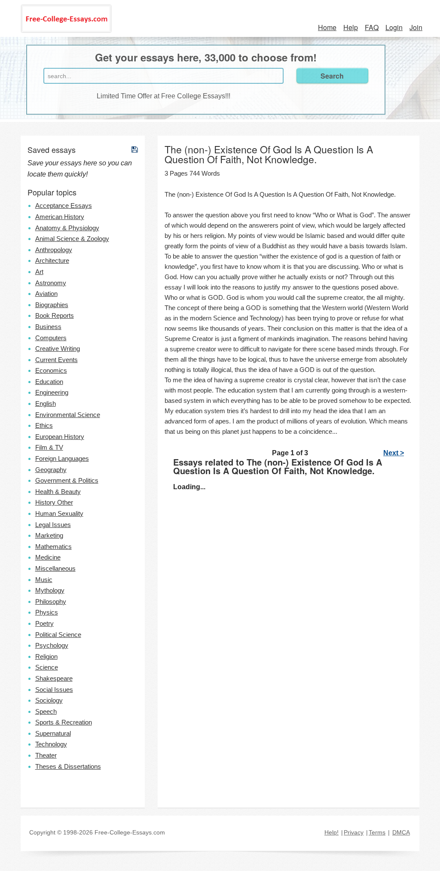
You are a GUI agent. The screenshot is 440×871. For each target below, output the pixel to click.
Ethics (44, 425)
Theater (46, 755)
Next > (393, 453)
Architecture (52, 260)
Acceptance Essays (63, 205)
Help (350, 27)
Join (415, 27)
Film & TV (49, 447)
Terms (377, 832)
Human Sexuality (59, 513)
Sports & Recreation (63, 722)
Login (394, 27)
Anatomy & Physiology (67, 227)
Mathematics (53, 546)
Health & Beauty (58, 491)
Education (49, 381)
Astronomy (50, 282)
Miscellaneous (55, 568)
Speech (46, 711)
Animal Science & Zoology (72, 238)
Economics (51, 370)
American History (59, 216)
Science (46, 667)
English (45, 403)
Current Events (56, 359)
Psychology (51, 645)
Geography (51, 469)
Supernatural (53, 733)
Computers (51, 337)
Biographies (51, 304)
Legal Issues (53, 524)
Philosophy (50, 601)
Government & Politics (66, 480)
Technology (51, 744)
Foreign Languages (62, 458)
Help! (331, 832)
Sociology (49, 700)
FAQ (372, 27)
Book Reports (54, 315)
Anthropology (53, 249)
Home (327, 27)
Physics (46, 612)
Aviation (46, 293)
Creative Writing (57, 348)
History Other (54, 502)
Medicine (48, 557)
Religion (46, 656)
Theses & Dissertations (68, 766)
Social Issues (54, 689)
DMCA (401, 832)
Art (39, 271)
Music (43, 579)
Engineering (51, 392)
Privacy (354, 832)
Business (48, 326)
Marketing (49, 535)
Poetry (44, 623)
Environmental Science (67, 414)
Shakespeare (54, 678)
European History (59, 436)
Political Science (58, 634)
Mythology (49, 590)
